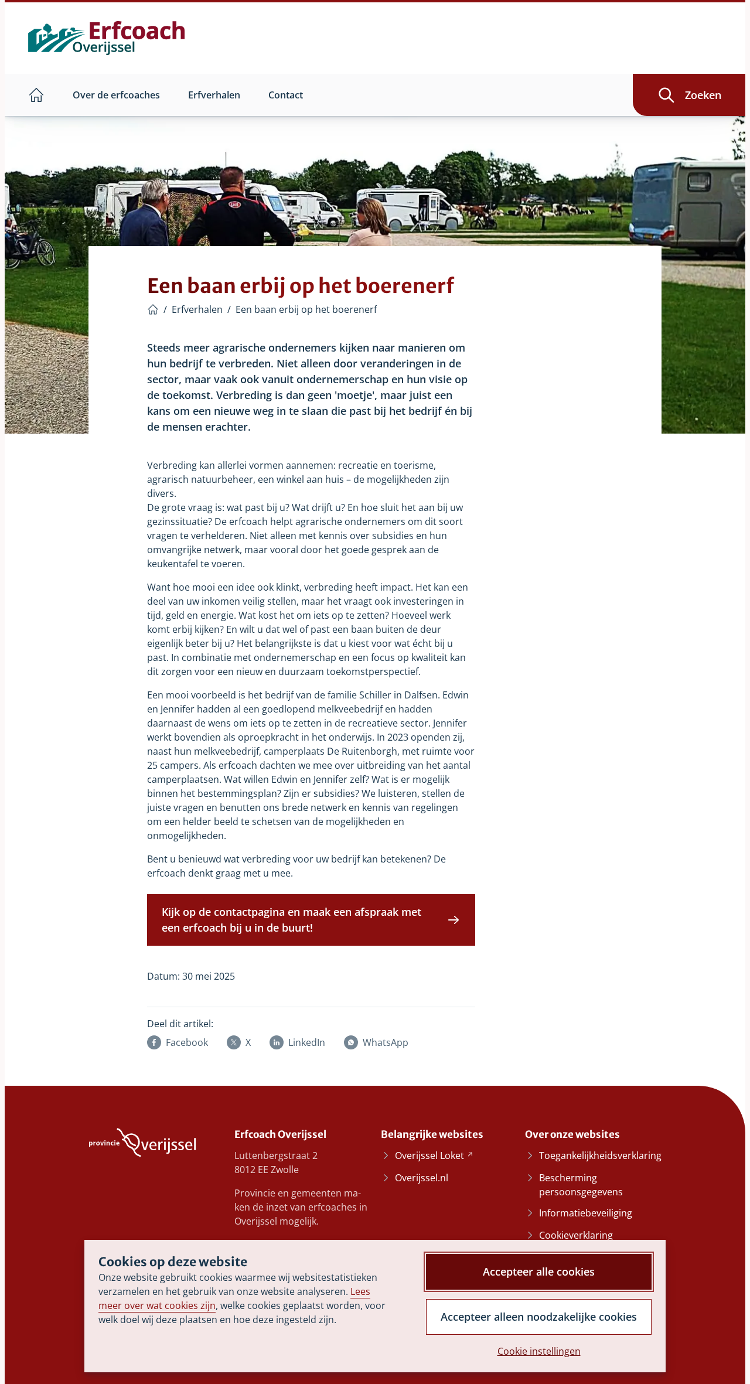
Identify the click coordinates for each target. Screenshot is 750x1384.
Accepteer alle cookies (539, 1271)
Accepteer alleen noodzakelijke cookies (539, 1317)
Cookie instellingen (539, 1351)
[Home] (153, 309)
